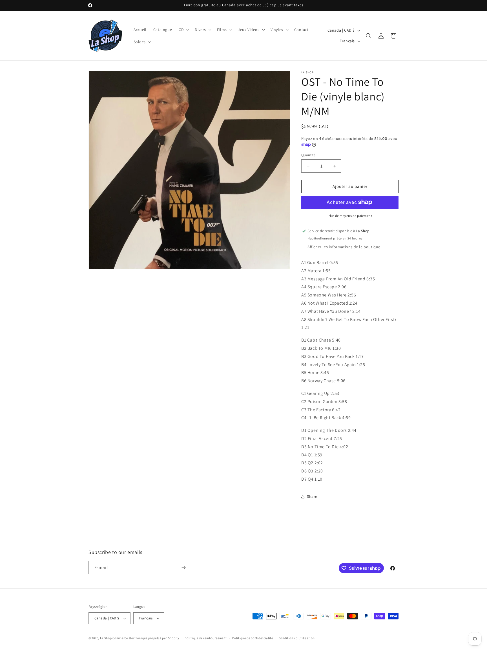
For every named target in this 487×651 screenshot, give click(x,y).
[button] (183, 30)
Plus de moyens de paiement (350, 216)
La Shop (106, 638)
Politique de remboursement (206, 638)
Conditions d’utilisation (297, 638)
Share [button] (312, 496)
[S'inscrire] (183, 567)
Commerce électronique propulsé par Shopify (145, 638)
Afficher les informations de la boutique (343, 246)
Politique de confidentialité (252, 638)
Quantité (308, 155)
